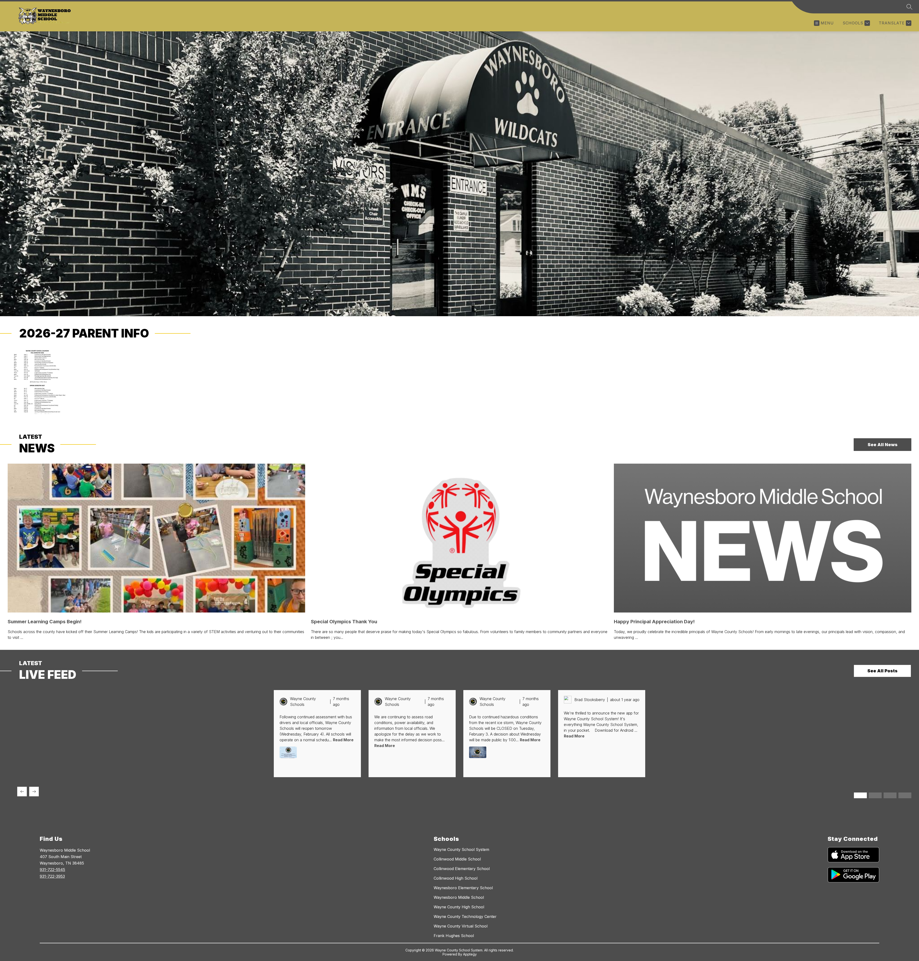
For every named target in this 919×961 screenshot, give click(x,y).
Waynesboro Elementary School (463, 887)
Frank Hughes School (454, 935)
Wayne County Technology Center (465, 916)
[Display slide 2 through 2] (875, 795)
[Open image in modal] (288, 752)
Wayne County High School (459, 907)
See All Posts (882, 670)
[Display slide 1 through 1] (860, 795)
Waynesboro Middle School (459, 897)
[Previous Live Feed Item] (22, 791)
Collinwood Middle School (457, 859)
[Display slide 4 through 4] (904, 795)
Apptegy (470, 954)
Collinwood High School (455, 878)
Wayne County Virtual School (461, 926)
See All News (882, 444)
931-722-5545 (52, 869)
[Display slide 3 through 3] (890, 795)
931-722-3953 (52, 876)
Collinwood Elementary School (462, 868)
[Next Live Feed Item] (34, 791)
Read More (343, 739)
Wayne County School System (461, 849)
